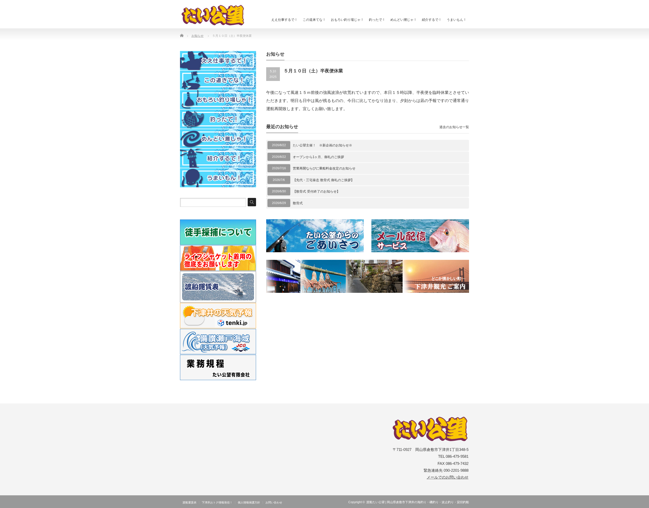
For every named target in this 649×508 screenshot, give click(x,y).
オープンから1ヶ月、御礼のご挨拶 (318, 157)
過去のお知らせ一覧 (454, 127)
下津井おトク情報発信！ (217, 502)
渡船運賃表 (189, 502)
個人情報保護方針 (249, 502)
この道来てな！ (314, 20)
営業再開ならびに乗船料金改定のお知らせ (324, 168)
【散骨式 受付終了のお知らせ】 (316, 191)
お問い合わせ (273, 502)
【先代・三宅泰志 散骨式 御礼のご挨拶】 (323, 180)
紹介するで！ (432, 20)
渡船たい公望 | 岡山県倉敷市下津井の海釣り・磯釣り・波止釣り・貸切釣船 (417, 502)
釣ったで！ (377, 20)
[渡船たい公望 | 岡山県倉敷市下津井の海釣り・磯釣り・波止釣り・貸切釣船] (215, 15)
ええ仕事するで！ (284, 20)
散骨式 (298, 203)
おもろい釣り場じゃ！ (347, 20)
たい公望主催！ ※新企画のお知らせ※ (322, 145)
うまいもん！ (456, 20)
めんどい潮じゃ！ (403, 20)
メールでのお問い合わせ (447, 477)
